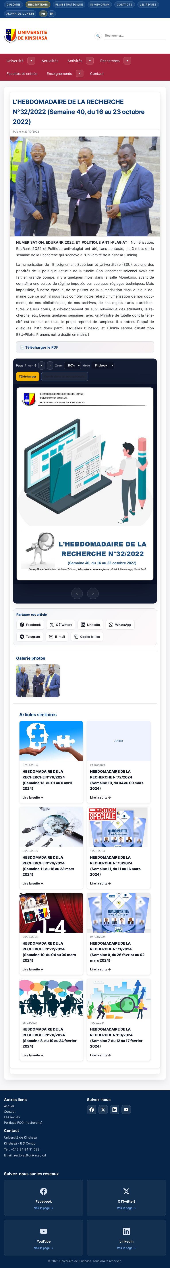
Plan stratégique (69, 4)
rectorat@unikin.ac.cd (30, 1155)
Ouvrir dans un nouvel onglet (64, 376)
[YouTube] (126, 1109)
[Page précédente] (77, 593)
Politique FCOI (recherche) (23, 1122)
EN (52, 13)
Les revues (148, 4)
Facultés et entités (22, 73)
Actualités (50, 61)
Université (15, 61)
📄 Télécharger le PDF (39, 347)
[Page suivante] (93, 593)
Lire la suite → (33, 797)
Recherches (110, 61)
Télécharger (28, 376)
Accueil (9, 1106)
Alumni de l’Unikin (20, 13)
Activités (75, 61)
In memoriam (99, 4)
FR (43, 13)
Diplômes (13, 4)
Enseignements (59, 73)
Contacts (124, 4)
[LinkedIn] (114, 1109)
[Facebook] (91, 1109)
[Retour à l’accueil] (26, 35)
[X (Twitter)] (103, 1109)
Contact (97, 73)
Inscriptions (38, 4)
